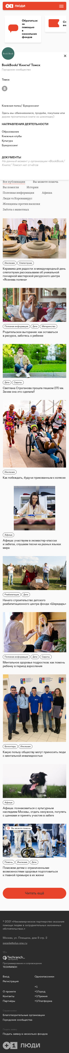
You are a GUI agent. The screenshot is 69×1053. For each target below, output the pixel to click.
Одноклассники (44, 976)
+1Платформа (43, 1001)
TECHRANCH (10, 967)
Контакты (8, 996)
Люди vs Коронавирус (17, 198)
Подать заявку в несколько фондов (19, 1033)
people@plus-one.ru (15, 943)
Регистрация (11, 981)
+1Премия (41, 996)
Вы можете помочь (45, 182)
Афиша (47, 193)
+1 (36, 986)
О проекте (9, 991)
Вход (6, 976)
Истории (32, 187)
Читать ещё (34, 893)
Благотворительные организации (17, 1015)
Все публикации (14, 182)
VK (4, 88)
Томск (6, 79)
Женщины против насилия (21, 204)
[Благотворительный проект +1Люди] (24, 6)
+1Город (40, 991)
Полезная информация (18, 193)
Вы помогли (11, 187)
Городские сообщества (17, 1019)
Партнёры (9, 1001)
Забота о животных (16, 209)
